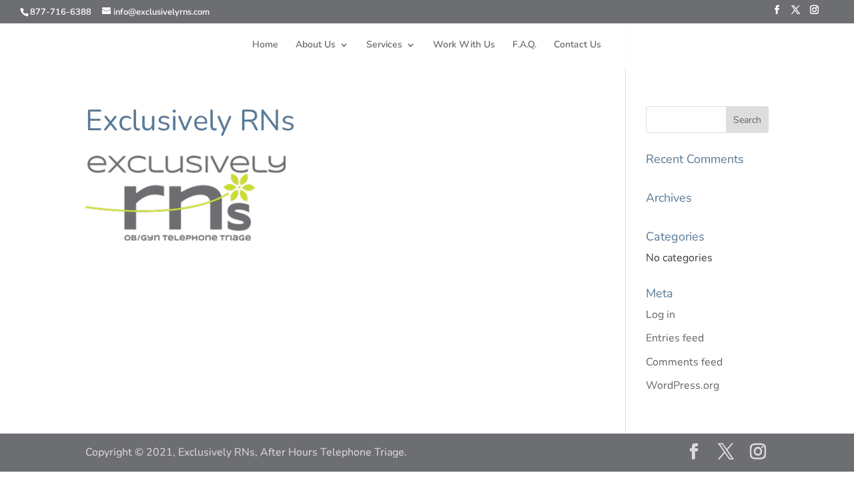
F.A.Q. (524, 45)
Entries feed (675, 338)
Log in (660, 314)
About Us (316, 45)
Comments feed (684, 362)
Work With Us (464, 45)
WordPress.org (682, 385)
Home (265, 45)
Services (384, 45)
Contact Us (577, 45)
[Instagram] (814, 14)
